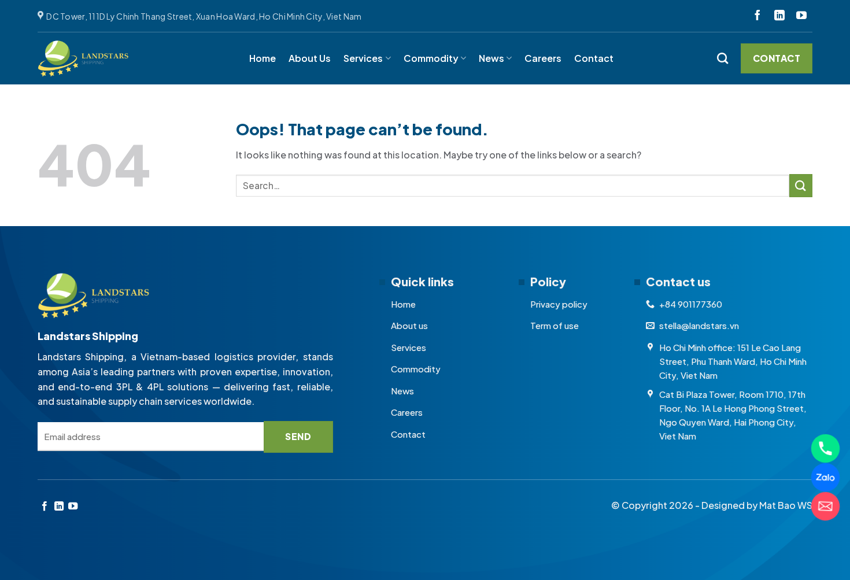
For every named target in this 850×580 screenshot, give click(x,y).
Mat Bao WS (785, 505)
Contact (594, 58)
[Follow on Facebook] (757, 16)
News (491, 58)
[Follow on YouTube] (801, 16)
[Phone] (825, 448)
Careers (542, 58)
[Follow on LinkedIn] (779, 16)
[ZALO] (825, 477)
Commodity (431, 58)
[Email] (825, 506)
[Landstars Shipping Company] (83, 58)
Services (363, 58)
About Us (310, 58)
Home (262, 58)
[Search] (722, 58)
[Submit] (800, 185)
